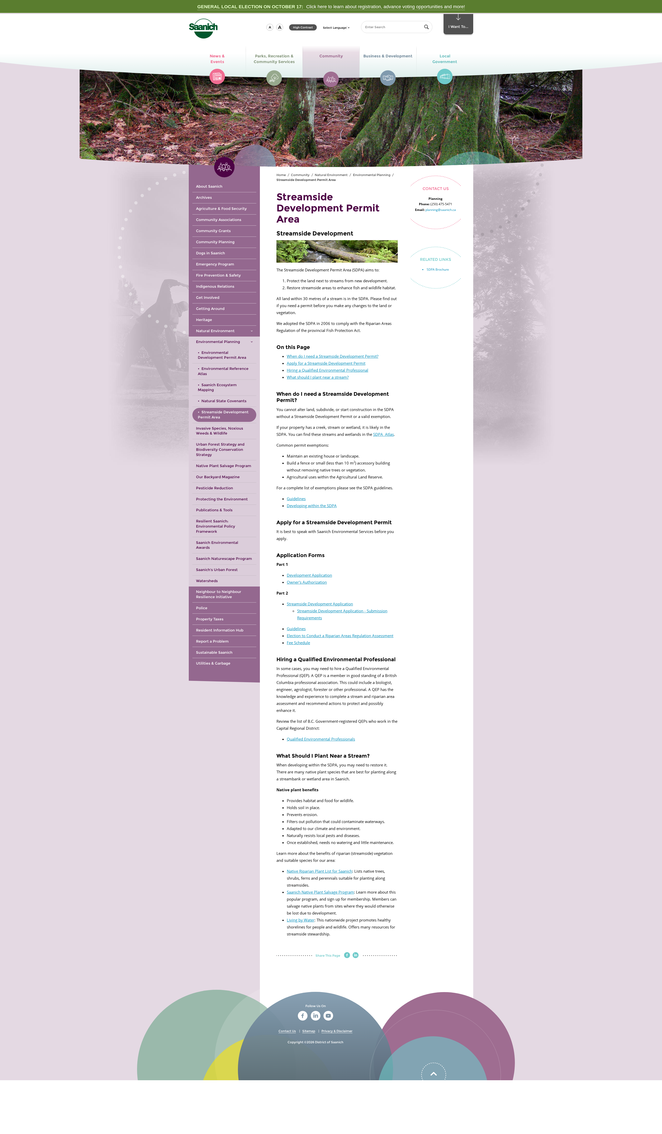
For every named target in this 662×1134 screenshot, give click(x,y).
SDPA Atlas (383, 434)
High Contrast (303, 28)
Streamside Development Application (320, 603)
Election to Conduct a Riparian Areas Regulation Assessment (340, 635)
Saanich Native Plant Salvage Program (320, 892)
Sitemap (308, 1031)
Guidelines (296, 498)
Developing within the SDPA (312, 505)
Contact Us (287, 1031)
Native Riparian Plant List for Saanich (319, 871)
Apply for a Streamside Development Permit (326, 363)
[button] (269, 27)
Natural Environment (331, 175)
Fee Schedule (298, 642)
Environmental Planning (371, 175)
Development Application (309, 575)
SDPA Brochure (438, 269)
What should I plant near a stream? (318, 377)
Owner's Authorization (307, 582)
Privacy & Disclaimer (336, 1031)
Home (281, 175)
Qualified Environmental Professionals (321, 739)
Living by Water (300, 920)
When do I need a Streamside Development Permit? (332, 356)
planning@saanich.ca (440, 210)
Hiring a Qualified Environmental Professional (327, 370)
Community (300, 175)
